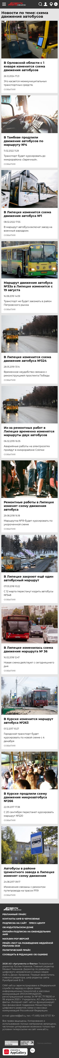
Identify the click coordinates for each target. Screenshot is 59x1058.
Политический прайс (16, 950)
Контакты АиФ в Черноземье (21, 918)
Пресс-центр (37, 923)
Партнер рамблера (44, 1043)
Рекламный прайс (14, 914)
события (9, 89)
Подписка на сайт (14, 923)
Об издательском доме (17, 927)
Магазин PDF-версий (15, 938)
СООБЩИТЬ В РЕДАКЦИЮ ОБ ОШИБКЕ (25, 954)
